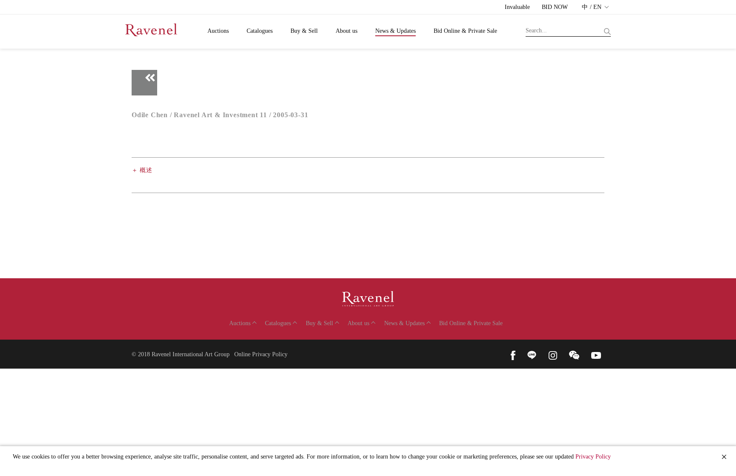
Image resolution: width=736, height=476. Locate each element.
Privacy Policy (593, 456)
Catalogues (260, 31)
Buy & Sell (304, 31)
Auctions (218, 31)
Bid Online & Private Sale (465, 31)
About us (346, 31)
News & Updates (395, 31)
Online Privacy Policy (261, 354)
